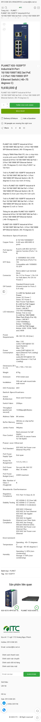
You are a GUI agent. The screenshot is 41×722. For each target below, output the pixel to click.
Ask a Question (29, 118)
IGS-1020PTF (10, 574)
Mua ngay (20, 111)
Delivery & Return (10, 118)
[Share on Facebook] (16, 128)
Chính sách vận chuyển (10, 659)
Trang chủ (5, 11)
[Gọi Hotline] (4, 710)
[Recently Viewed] (37, 717)
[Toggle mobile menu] (2, 7)
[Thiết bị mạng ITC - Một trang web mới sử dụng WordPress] (20, 7)
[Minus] (7, 106)
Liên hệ (3, 686)
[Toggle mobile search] (6, 7)
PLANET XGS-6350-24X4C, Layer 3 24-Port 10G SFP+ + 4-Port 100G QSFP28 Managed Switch (30, 611)
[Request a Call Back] (37, 710)
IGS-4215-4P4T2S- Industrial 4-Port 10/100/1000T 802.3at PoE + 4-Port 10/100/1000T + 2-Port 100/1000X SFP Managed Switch (10, 611)
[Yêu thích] (4, 24)
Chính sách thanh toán (10, 655)
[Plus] (7, 104)
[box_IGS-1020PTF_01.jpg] (20, 40)
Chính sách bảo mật (9, 666)
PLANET (14, 11)
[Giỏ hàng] (38, 7)
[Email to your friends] (24, 128)
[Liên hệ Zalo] (4, 703)
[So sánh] (4, 29)
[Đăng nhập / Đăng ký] (35, 7)
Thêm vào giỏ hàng (24, 105)
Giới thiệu (4, 682)
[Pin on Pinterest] (20, 128)
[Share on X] (12, 128)
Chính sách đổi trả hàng (11, 663)
